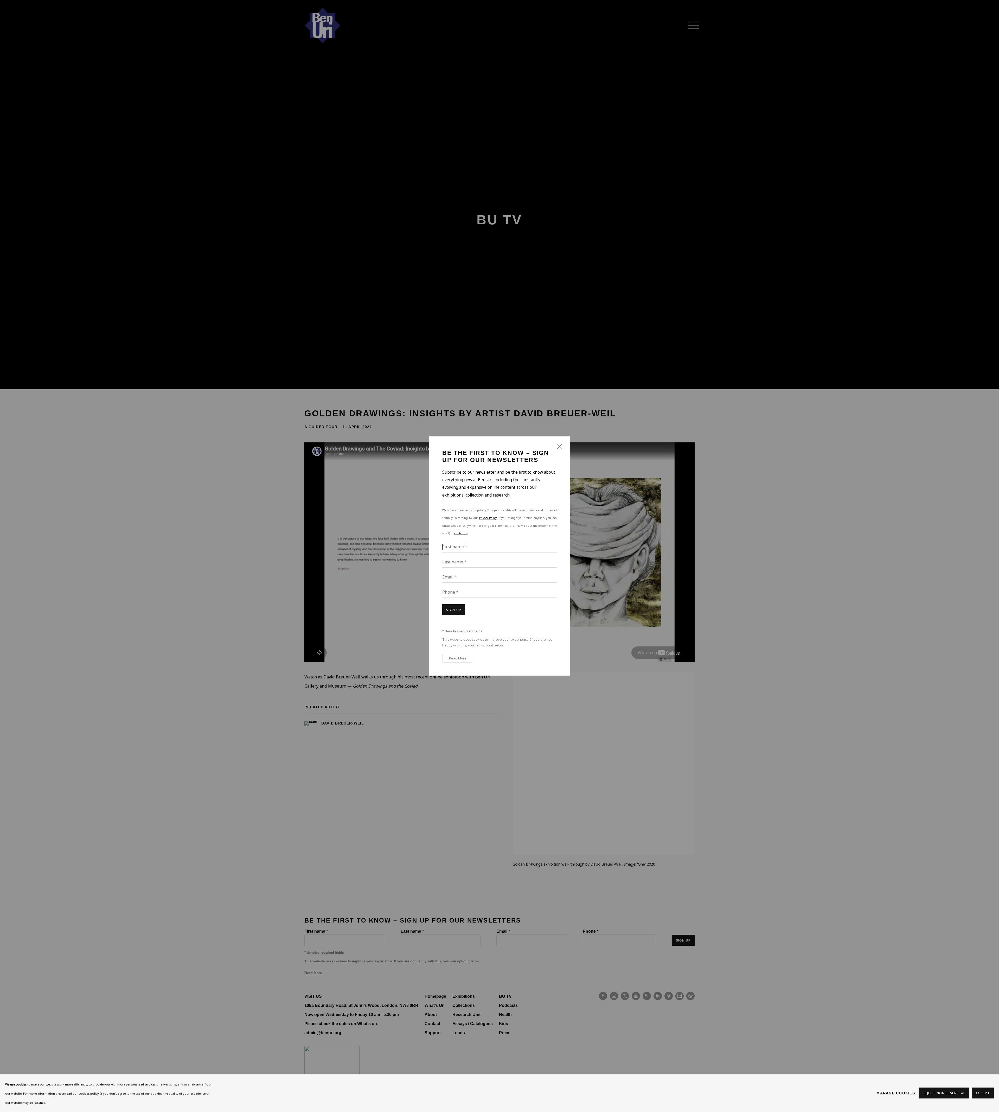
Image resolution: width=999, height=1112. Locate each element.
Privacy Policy (488, 518)
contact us (461, 533)
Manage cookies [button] (895, 1093)
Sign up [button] (453, 610)
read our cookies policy (82, 1093)
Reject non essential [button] (944, 1093)
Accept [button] (983, 1093)
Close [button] (558, 448)
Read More (457, 658)
